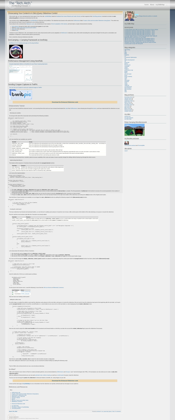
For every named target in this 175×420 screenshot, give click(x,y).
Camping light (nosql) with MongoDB (134, 43)
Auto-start (14, 29)
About (152, 5)
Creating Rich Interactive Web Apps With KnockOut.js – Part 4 (140, 31)
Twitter (126, 84)
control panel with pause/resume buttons (26, 27)
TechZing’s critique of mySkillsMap (20, 407)
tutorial (95, 108)
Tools (113, 411)
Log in (126, 150)
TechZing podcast (97, 16)
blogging (127, 54)
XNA (126, 91)
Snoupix (68, 372)
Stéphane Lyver (30, 24)
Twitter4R (127, 85)
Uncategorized (128, 86)
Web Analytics (128, 88)
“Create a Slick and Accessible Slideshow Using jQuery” (97, 20)
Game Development (129, 60)
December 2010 (129, 104)
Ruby (126, 75)
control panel (60, 375)
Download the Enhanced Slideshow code (65, 102)
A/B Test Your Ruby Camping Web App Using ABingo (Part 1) (139, 39)
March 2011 (127, 102)
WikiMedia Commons (17, 401)
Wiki (126, 90)
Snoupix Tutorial (16, 397)
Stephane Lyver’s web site (18, 396)
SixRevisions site (16, 392)
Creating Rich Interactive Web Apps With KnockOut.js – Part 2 (140, 33)
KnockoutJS (127, 65)
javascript (106, 411)
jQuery (13, 399)
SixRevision (64, 32)
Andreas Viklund (35, 418)
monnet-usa (127, 116)
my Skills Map (15, 405)
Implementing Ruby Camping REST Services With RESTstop (139, 41)
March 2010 (127, 108)
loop (17, 30)
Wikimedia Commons (58, 287)
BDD (126, 53)
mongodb (127, 66)
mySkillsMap (159, 5)
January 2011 (128, 103)
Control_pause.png (25, 291)
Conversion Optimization (131, 57)
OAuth (126, 67)
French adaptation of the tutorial (59, 24)
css (102, 411)
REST (126, 72)
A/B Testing (127, 49)
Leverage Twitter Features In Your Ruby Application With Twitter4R (141, 36)
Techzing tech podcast (130, 145)
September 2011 (129, 101)
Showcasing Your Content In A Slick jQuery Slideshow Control (32, 13)
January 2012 (128, 98)
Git (125, 61)
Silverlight (127, 80)
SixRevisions (77, 20)
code (66, 108)
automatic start (38, 375)
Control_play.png (25, 293)
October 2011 (128, 99)
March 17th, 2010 (13, 411)
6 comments (118, 411)
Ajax (126, 52)
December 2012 (129, 97)
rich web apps (128, 74)
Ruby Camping (128, 76)
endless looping (47, 375)
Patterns (127, 68)
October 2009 (128, 111)
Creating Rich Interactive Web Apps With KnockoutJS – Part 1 (140, 34)
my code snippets (129, 117)
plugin (126, 71)
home (146, 5)
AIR (125, 51)
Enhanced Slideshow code (18, 403)
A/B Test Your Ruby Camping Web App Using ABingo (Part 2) (139, 38)
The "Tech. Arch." (20, 3)
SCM (126, 77)
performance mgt (129, 70)
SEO (126, 79)
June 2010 (127, 106)
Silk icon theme (47, 287)
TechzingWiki (141, 145)
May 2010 (127, 107)
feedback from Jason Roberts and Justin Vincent (68, 16)
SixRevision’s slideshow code (19, 395)
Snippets (127, 81)
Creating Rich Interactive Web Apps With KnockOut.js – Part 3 (140, 32)
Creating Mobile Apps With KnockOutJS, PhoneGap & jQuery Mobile (141, 29)
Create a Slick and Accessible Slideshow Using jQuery (25, 394)
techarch (99, 411)
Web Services (128, 89)
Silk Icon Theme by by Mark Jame (20, 400)
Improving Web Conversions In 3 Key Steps (135, 37)
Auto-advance (15, 26)
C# (125, 56)
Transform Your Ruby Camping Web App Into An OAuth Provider (140, 42)
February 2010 (128, 110)
